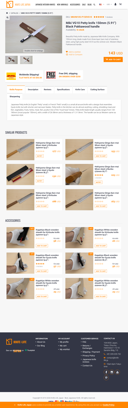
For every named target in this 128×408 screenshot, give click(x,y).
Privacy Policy (88, 355)
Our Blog (41, 345)
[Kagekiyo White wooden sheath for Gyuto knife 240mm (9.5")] (20, 288)
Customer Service (89, 339)
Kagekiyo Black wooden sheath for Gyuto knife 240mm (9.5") (47, 257)
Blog (90, 4)
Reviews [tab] (47, 89)
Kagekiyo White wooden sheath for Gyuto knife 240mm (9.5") (47, 283)
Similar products (16, 132)
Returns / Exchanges (87, 346)
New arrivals (62, 4)
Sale (84, 4)
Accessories (75, 4)
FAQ (84, 342)
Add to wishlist (74, 52)
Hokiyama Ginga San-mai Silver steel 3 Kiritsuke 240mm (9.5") (48, 145)
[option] (11, 60)
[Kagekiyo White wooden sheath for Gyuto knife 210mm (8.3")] (79, 288)
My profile (64, 342)
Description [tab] (33, 89)
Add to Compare (75, 54)
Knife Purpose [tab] (16, 89)
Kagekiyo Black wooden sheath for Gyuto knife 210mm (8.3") (106, 257)
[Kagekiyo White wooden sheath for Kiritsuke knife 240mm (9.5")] (79, 237)
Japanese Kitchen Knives (45, 4)
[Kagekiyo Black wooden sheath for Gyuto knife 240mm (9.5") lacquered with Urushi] (20, 263)
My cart (63, 345)
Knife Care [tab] (80, 89)
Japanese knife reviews (89, 360)
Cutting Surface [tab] (97, 89)
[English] (102, 4)
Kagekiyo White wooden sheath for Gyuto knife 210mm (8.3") (106, 283)
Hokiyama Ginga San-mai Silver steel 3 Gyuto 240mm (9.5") (107, 145)
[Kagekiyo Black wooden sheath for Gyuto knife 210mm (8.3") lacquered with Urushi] (79, 263)
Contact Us (87, 365)
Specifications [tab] (63, 89)
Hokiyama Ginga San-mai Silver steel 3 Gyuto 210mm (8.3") (48, 170)
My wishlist (65, 349)
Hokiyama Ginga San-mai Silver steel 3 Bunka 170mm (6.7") (107, 169)
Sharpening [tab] (15, 96)
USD (108, 4)
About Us (41, 342)
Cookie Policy (108, 405)
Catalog (14, 13)
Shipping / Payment (91, 352)
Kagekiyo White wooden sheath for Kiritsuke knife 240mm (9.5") (106, 232)
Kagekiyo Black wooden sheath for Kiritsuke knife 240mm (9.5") (48, 232)
